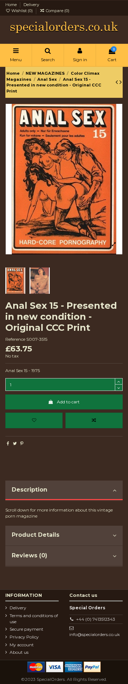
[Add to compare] (94, 420)
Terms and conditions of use (34, 618)
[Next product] (120, 82)
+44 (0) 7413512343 (95, 619)
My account (22, 644)
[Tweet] (15, 443)
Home (11, 4)
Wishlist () (22, 10)
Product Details (35, 534)
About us (19, 652)
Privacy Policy (24, 637)
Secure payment (26, 629)
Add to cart (68, 401)
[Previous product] (117, 82)
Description (29, 489)
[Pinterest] (21, 443)
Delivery (31, 4)
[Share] (8, 443)
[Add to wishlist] (34, 420)
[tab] (64, 491)
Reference (15, 339)
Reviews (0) (29, 555)
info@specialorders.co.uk (94, 634)
